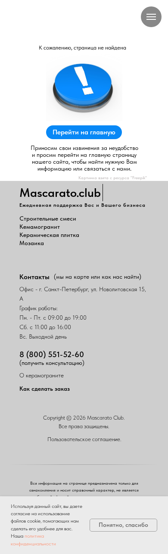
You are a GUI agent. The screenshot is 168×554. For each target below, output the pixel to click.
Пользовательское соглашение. (84, 439)
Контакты (34, 277)
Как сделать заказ (44, 388)
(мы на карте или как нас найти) (97, 276)
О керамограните (41, 375)
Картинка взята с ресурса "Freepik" (112, 177)
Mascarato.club (60, 192)
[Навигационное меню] (151, 17)
